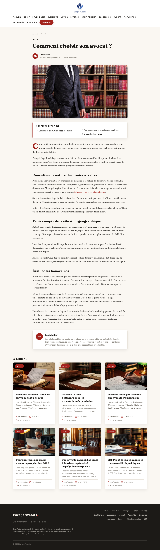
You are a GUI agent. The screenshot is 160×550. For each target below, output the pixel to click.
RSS (145, 519)
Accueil (17, 17)
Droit (27, 17)
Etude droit (38, 17)
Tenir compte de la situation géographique (101, 130)
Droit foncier (89, 17)
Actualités (130, 17)
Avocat (117, 17)
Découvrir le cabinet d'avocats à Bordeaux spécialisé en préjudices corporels (80, 463)
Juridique (53, 17)
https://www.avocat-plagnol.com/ (89, 192)
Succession (105, 17)
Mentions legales (134, 519)
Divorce (74, 17)
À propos (32, 22)
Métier (64, 17)
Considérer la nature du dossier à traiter (55, 131)
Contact (46, 22)
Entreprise (18, 22)
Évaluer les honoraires (93, 134)
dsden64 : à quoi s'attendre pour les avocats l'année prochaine (77, 397)
